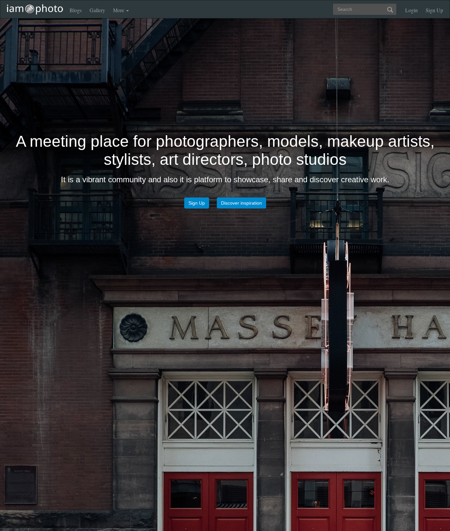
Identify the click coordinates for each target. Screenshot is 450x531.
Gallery (97, 10)
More (119, 10)
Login (411, 10)
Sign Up (434, 10)
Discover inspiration (241, 222)
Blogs (76, 10)
